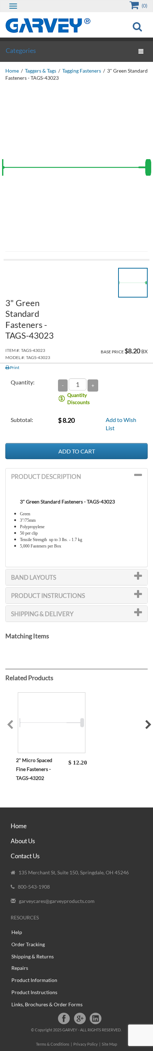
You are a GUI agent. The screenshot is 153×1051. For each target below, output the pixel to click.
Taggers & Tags (40, 71)
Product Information (34, 980)
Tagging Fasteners (81, 71)
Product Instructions (34, 992)
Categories (21, 50)
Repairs (19, 968)
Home (12, 71)
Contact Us (25, 856)
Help (16, 932)
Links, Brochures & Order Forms (47, 1004)
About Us (23, 841)
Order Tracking (28, 944)
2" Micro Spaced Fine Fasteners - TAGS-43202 (34, 769)
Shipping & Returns (32, 956)
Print (14, 367)
